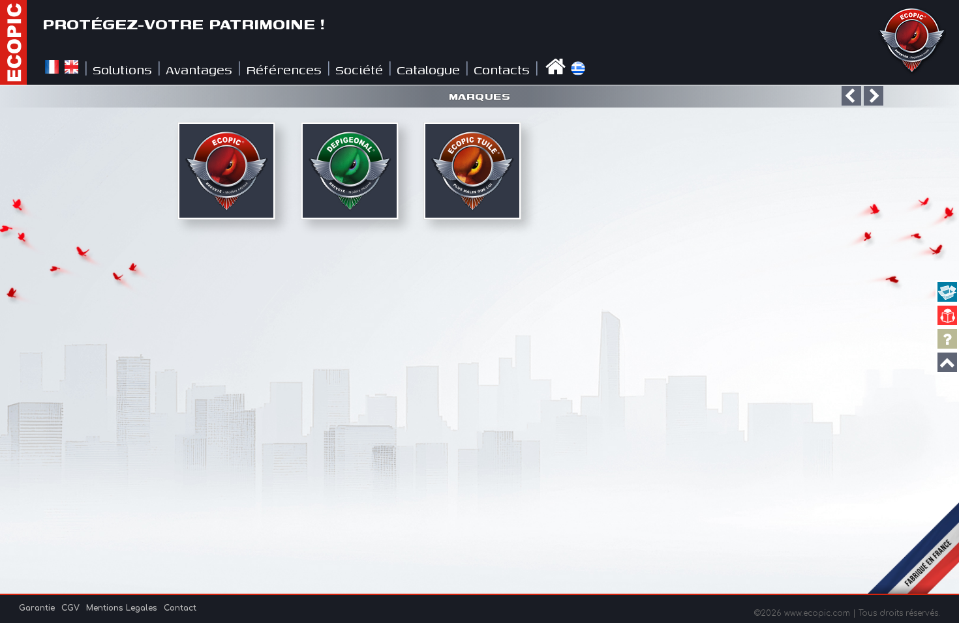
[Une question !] (947, 339)
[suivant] (873, 96)
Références (284, 69)
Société (359, 69)
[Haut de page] (947, 362)
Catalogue (428, 69)
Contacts (502, 69)
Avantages (199, 69)
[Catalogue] (947, 315)
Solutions (122, 69)
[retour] (851, 96)
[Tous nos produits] (947, 292)
